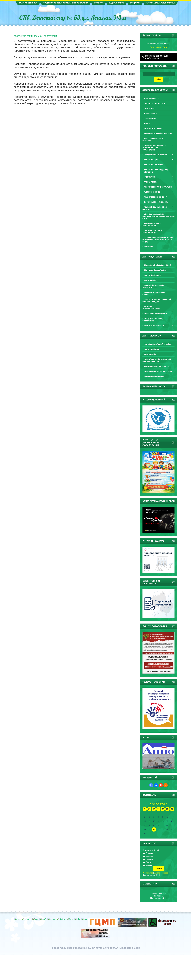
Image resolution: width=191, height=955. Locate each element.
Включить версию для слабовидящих (156, 57)
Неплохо (149, 859)
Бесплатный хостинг (120, 948)
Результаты (147, 873)
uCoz (137, 948)
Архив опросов (161, 873)
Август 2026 (158, 804)
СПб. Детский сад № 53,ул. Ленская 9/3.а (72, 17)
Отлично (149, 853)
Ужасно (149, 865)
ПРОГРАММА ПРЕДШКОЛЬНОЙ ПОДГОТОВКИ (35, 36)
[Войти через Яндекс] (161, 785)
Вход (165, 47)
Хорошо (149, 856)
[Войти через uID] (151, 785)
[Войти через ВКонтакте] (156, 785)
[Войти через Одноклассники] (165, 785)
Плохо (148, 862)
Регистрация (155, 47)
